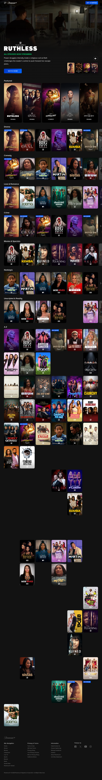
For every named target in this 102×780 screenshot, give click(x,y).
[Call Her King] (43, 387)
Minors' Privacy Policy (33, 754)
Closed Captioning (56, 748)
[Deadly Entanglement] (90, 410)
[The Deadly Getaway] (11, 434)
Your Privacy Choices (33, 752)
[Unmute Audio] (95, 58)
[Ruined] (74, 645)
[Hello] (58, 481)
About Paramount (56, 754)
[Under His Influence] (27, 715)
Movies (6, 750)
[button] (5, 3)
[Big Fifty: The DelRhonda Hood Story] (27, 340)
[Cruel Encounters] (43, 410)
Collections (7, 752)
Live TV (6, 754)
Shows (6, 748)
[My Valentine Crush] (11, 598)
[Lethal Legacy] (11, 528)
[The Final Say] (11, 457)
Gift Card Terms (31, 748)
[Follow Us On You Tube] (85, 747)
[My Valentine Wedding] (27, 598)
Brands (6, 759)
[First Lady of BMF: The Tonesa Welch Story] (43, 457)
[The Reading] (90, 621)
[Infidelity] (58, 504)
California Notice (32, 757)
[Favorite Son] (90, 434)
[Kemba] (74, 504)
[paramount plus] (12, 3)
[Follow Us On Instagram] (91, 747)
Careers (53, 752)
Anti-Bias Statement (56, 757)
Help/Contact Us (55, 746)
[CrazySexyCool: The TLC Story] (27, 410)
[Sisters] (58, 668)
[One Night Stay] (11, 621)
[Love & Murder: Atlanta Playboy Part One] (58, 528)
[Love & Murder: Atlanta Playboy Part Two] (74, 528)
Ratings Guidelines (56, 750)
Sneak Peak (7, 763)
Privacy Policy (31, 750)
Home (5, 746)
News (5, 761)
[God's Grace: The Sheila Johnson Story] (27, 481)
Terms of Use (31, 746)
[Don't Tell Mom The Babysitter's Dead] (43, 434)
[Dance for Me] (58, 410)
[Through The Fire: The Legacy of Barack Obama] (27, 692)
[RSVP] (74, 621)
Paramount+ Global (9, 765)
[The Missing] (11, 574)
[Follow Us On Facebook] (75, 747)
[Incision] (43, 504)
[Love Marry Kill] (90, 528)
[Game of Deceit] (90, 457)
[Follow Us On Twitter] (80, 746)
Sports (5, 757)
